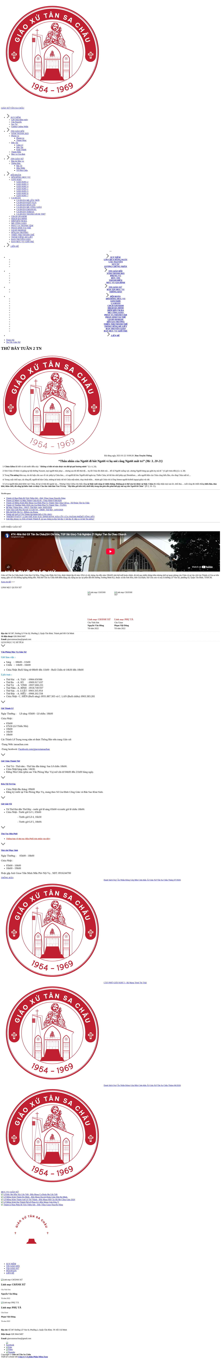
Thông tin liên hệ (8, 1325)
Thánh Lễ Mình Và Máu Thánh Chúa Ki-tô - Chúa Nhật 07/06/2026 (34, 500)
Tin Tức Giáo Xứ (13, 342)
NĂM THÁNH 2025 (20, 133)
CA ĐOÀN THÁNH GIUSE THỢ (30, 214)
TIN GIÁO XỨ (12, 1268)
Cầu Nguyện (16, 122)
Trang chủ (10, 340)
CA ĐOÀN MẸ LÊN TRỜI (27, 200)
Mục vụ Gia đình (18, 154)
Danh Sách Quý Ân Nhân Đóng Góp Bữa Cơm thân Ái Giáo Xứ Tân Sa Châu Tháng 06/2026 (142, 1085)
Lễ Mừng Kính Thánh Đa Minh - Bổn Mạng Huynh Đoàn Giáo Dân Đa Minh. (36, 1197)
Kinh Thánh (21, 149)
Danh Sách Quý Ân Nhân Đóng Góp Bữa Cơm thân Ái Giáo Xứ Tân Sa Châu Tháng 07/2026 (142, 880)
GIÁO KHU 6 (22, 193)
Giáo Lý (19, 145)
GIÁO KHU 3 (22, 184)
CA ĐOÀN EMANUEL (26, 209)
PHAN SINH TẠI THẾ (21, 228)
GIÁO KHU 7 (22, 196)
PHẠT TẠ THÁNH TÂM (22, 225)
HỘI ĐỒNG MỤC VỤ (20, 177)
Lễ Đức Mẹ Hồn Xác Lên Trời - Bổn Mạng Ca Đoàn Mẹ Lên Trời (30, 1194)
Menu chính (6, 1259)
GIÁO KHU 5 (22, 191)
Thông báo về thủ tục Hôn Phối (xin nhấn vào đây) (28, 839)
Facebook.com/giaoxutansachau (34, 749)
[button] (113, 257)
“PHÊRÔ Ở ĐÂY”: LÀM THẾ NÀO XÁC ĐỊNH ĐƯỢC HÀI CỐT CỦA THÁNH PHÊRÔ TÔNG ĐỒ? (50, 517)
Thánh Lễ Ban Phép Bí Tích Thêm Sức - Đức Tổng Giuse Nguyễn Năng (35, 498)
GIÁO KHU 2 (22, 182)
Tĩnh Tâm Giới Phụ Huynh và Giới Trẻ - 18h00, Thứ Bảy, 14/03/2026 (34, 510)
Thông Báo (15, 163)
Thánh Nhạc (21, 140)
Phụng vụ (15, 136)
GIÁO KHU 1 (22, 189)
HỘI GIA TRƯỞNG (19, 232)
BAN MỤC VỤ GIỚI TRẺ (22, 242)
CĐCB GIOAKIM (19, 216)
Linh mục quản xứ (8, 1277)
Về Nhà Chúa (22, 170)
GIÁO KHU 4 (22, 186)
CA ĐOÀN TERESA (25, 212)
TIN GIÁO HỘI (13, 1266)
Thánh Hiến (16, 152)
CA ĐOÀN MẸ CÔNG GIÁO (29, 207)
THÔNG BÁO (7, 878)
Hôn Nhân (20, 168)
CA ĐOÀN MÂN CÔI (25, 205)
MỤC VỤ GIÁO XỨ (10, 1192)
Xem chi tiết (6, 582)
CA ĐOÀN (16, 198)
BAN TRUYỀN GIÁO (21, 239)
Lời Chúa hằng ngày (19, 120)
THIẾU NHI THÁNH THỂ (22, 235)
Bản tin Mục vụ (17, 161)
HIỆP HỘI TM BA (19, 221)
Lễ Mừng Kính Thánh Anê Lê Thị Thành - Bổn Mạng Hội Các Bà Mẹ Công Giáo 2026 (39, 1199)
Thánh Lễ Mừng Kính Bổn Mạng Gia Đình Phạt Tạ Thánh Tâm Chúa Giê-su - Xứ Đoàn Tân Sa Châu (47, 503)
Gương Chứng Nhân (19, 126)
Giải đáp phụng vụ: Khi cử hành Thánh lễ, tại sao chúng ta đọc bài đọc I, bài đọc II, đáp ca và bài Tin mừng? (50, 519)
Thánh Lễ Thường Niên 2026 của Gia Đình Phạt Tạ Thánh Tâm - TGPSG (36, 505)
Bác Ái (19, 166)
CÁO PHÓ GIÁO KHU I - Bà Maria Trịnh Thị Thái (125, 983)
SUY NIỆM (11, 1264)
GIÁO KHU (16, 179)
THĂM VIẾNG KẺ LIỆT (22, 237)
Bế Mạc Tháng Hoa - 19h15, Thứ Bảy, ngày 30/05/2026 (29, 507)
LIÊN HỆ (15, 246)
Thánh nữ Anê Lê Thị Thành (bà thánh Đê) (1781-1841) (29, 514)
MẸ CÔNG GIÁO (19, 223)
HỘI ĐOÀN (11, 1271)
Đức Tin (14, 143)
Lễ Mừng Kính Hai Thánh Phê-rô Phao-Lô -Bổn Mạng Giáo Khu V (31, 1202)
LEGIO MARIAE (18, 230)
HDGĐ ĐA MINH (19, 219)
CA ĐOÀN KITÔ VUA (26, 202)
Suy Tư (14, 124)
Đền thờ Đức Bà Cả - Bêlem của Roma (22, 512)
